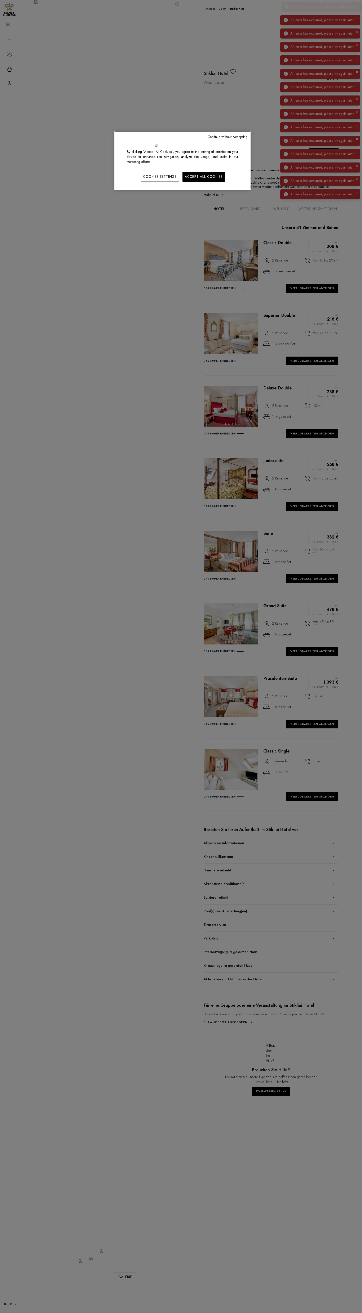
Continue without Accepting (227, 136)
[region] (182, 160)
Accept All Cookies (203, 176)
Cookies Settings (160, 176)
